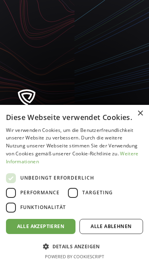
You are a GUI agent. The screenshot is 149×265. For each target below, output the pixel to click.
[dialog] (74, 185)
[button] (74, 246)
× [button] (140, 113)
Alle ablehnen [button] (111, 226)
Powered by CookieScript (74, 256)
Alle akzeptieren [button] (40, 226)
